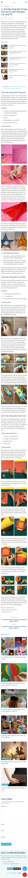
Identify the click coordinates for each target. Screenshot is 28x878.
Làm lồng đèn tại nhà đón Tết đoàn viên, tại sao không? (17, 64)
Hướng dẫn (7, 6)
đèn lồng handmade (9, 607)
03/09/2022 (11, 66)
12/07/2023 (11, 17)
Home (2, 6)
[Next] (15, 82)
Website (3, 837)
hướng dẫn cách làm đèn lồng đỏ (9, 609)
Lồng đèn (12, 6)
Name (3, 824)
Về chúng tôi (14, 865)
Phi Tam (4, 17)
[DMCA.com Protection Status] (14, 868)
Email (3, 830)
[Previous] (13, 82)
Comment (4, 806)
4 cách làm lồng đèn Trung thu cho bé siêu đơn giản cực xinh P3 (18, 52)
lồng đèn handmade (6, 611)
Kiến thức (5, 732)
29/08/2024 (11, 48)
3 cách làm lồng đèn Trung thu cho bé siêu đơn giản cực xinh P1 (18, 58)
